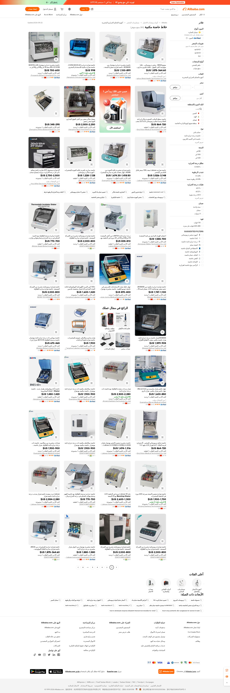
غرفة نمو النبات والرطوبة (72, 600)
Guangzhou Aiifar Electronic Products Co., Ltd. (44, 184)
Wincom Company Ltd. (86, 180)
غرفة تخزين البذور (137, 192)
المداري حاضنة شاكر (118, 192)
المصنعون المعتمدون (123, 627)
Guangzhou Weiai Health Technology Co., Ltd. (150, 78)
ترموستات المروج (178, 600)
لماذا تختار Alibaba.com (192, 627)
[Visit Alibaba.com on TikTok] (34, 654)
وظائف (197, 641)
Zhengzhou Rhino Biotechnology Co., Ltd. (44, 129)
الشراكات (56, 646)
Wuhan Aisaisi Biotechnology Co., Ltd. (46, 246)
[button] (92, 9)
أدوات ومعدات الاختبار (150, 23)
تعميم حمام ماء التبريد (98, 192)
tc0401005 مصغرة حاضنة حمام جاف (160, 605)
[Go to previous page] (116, 567)
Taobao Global (125, 682)
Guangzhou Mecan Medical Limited (153, 402)
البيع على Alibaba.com (52, 627)
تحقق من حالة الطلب (52, 637)
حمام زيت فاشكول (88, 605)
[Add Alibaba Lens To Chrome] (166, 671)
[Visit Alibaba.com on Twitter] (49, 654)
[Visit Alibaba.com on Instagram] (44, 654)
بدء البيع (57, 632)
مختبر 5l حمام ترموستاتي (77, 192)
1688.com (90, 682)
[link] (227, 670)
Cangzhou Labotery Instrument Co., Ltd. (80, 297)
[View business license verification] (136, 689)
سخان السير (54, 600)
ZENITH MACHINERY (87, 246)
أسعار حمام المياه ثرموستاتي (116, 600)
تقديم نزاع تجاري (89, 637)
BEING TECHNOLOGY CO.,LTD (48, 297)
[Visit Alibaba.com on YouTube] (39, 654)
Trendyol (140, 682)
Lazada (115, 682)
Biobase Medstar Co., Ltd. (156, 297)
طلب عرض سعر (124, 632)
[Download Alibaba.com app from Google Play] (38, 671)
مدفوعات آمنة (160, 627)
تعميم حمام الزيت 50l (159, 600)
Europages (150, 682)
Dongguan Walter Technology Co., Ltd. (152, 244)
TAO (133, 682)
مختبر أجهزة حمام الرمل (134, 197)
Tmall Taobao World (103, 682)
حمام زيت (139, 605)
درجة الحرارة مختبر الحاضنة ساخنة (189, 605)
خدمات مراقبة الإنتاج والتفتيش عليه (153, 646)
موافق (175, 87)
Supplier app (112, 671)
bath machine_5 (70, 605)
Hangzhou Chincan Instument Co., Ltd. (80, 77)
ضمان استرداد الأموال (157, 632)
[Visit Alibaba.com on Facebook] (58, 654)
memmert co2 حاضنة (156, 192)
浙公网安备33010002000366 (154, 689)
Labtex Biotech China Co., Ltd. (119, 246)
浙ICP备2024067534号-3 (176, 689)
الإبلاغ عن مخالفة (89, 650)
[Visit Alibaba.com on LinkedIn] (53, 654)
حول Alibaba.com (193, 622)
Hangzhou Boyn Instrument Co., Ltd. (81, 129)
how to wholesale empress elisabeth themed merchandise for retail (132, 611)
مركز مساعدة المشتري (87, 627)
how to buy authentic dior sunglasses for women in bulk (180, 611)
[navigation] (186, 295)
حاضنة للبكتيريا (115, 197)
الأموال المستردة (89, 641)
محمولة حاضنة (195, 600)
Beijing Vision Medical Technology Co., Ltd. (150, 129)
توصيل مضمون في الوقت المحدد (154, 637)
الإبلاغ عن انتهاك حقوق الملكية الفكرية (82, 646)
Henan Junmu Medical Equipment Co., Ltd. (115, 297)
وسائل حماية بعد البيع (158, 641)
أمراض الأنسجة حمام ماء (139, 600)
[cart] (61, 9)
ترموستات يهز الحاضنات (156, 197)
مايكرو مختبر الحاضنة (97, 197)
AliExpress (81, 682)
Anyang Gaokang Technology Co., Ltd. (117, 401)
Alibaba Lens (191, 671)
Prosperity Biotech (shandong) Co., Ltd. (45, 75)
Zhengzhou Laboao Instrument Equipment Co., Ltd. (150, 180)
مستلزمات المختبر (133, 23)
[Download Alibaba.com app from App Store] (56, 671)
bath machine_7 (124, 605)
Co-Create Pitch (194, 632)
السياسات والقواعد (158, 650)
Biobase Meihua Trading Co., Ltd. (118, 75)
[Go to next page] (78, 567)
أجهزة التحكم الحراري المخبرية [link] (112, 23)
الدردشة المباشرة (89, 632)
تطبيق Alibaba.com (72, 671)
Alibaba (164, 23)
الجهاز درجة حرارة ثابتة (94, 600)
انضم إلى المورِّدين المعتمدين (50, 641)
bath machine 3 (106, 605)
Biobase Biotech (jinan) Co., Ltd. (48, 348)
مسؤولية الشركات (193, 637)
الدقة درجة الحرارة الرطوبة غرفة (53, 192)
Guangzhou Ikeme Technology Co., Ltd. (116, 180)
